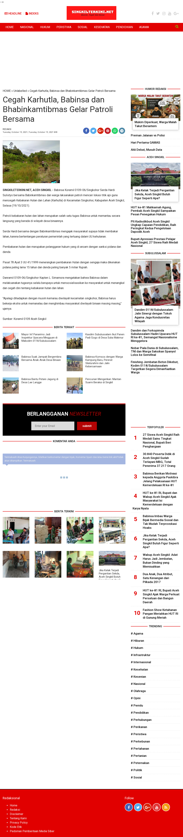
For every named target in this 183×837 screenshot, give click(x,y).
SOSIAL (83, 27)
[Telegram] (122, 131)
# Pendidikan (140, 712)
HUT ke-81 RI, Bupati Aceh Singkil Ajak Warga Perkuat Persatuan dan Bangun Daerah (161, 596)
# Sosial (136, 777)
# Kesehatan (139, 669)
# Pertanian (139, 756)
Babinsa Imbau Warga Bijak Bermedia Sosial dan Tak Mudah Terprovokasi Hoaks (160, 521)
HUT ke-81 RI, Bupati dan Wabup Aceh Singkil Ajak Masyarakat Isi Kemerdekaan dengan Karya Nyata (155, 500)
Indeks (33, 13)
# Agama (137, 633)
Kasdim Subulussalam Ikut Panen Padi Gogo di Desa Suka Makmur (104, 336)
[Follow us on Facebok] (129, 807)
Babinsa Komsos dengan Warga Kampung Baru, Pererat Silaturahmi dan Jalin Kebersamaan (104, 361)
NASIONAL (27, 27)
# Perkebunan (140, 741)
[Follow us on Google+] (147, 807)
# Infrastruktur (140, 655)
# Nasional (138, 684)
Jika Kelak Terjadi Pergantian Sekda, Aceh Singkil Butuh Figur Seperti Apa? (109, 575)
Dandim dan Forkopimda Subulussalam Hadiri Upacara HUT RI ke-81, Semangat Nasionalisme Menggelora (154, 336)
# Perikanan (139, 727)
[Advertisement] (91, 60)
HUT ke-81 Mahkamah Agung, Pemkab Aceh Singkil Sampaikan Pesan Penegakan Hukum (153, 210)
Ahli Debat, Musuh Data (146, 149)
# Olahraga (138, 691)
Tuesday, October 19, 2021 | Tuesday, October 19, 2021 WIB (30, 132)
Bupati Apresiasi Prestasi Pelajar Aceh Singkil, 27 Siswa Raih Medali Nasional (154, 242)
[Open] (177, 26)
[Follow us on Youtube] (157, 807)
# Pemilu (137, 705)
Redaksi (15, 809)
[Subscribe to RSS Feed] (166, 807)
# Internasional (141, 662)
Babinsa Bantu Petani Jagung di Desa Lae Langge (39, 381)
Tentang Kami (18, 818)
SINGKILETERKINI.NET (17, 190)
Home (13, 805)
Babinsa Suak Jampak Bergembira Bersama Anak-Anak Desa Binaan (41, 358)
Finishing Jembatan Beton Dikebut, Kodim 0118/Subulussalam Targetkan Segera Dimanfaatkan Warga (154, 367)
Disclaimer (16, 814)
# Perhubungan (141, 720)
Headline (15, 13)
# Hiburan (137, 640)
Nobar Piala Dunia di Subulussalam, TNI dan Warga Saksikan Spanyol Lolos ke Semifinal (155, 351)
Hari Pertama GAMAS (145, 142)
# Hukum (137, 648)
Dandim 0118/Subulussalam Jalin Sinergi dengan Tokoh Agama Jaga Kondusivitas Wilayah (154, 315)
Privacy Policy (19, 822)
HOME (10, 27)
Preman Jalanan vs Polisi (148, 135)
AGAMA (144, 27)
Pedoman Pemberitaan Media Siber (32, 831)
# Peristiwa (138, 734)
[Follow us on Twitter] (138, 807)
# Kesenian (138, 676)
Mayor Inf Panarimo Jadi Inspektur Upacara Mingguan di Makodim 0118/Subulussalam (39, 337)
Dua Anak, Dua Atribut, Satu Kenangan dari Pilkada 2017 (158, 578)
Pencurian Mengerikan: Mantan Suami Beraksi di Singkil (103, 381)
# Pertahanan (140, 748)
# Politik (136, 770)
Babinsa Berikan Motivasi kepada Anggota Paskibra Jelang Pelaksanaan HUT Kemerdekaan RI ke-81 (160, 479)
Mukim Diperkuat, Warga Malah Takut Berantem (156, 124)
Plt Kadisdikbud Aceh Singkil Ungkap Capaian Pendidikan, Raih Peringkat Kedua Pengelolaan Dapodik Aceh (153, 227)
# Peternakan (140, 763)
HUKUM (45, 27)
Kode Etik (16, 827)
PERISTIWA (63, 27)
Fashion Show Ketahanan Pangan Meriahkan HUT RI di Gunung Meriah (160, 614)
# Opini (135, 698)
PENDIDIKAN (124, 27)
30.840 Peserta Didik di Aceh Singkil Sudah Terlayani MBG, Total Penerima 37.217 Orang (159, 459)
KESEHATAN (102, 27)
